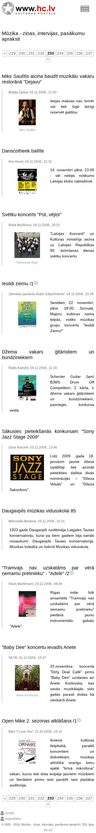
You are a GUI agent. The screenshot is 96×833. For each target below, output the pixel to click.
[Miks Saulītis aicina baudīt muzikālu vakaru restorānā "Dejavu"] (27, 124)
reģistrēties (13, 819)
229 (12, 53)
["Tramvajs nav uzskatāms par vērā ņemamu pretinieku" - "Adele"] (27, 615)
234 (60, 53)
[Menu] (84, 9)
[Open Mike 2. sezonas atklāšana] (27, 763)
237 (89, 53)
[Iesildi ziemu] (27, 326)
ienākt (9, 813)
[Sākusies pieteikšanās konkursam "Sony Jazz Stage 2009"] (27, 479)
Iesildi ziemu (15, 283)
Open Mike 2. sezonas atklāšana (36, 721)
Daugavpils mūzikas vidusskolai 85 (39, 511)
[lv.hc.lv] (29, 7)
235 (70, 53)
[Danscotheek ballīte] (27, 193)
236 (79, 53)
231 (31, 53)
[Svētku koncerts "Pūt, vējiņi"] (27, 256)
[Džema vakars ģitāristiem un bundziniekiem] (27, 399)
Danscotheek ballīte (23, 151)
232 (41, 53)
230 (22, 53)
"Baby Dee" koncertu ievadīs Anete (39, 647)
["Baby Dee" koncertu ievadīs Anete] (27, 689)
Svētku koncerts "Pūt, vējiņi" (31, 214)
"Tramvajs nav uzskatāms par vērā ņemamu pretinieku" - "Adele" (48, 570)
